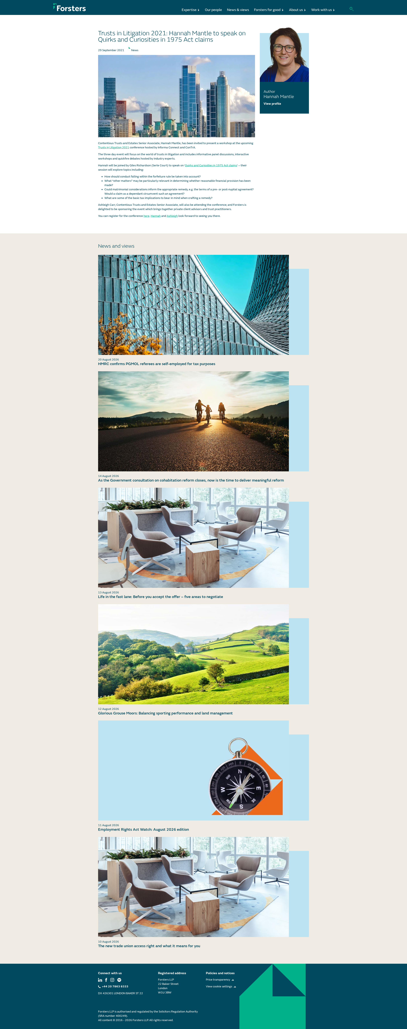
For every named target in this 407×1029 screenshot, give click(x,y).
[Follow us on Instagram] (112, 979)
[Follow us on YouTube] (119, 979)
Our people (213, 10)
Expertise (189, 10)
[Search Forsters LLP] (351, 8)
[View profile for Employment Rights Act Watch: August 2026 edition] (203, 770)
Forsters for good (267, 10)
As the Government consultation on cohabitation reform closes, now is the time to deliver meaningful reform (191, 480)
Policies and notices (220, 973)
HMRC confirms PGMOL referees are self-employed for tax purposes (156, 364)
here (146, 216)
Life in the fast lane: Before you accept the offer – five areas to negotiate (160, 596)
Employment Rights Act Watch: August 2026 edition (143, 829)
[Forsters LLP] (69, 7)
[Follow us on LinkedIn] (100, 979)
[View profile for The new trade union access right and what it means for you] (203, 887)
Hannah (156, 216)
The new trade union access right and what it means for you (149, 946)
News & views (238, 10)
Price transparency (218, 979)
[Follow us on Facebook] (106, 979)
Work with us (321, 10)
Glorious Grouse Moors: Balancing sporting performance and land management (165, 713)
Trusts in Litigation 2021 (113, 147)
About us (296, 10)
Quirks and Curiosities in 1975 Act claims (211, 165)
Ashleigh (172, 216)
